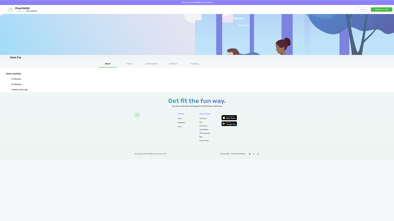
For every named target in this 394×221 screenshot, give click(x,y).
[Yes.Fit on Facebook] (253, 153)
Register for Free (381, 9)
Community (203, 126)
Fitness (129, 64)
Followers (173, 64)
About (108, 64)
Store (180, 127)
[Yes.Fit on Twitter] (249, 153)
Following (195, 64)
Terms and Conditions (238, 154)
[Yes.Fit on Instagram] (258, 153)
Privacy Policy (204, 141)
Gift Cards (202, 118)
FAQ (200, 122)
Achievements (151, 64)
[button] (240, 117)
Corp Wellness (203, 129)
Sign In (363, 9)
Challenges (181, 122)
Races (180, 118)
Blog (200, 137)
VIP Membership (204, 133)
